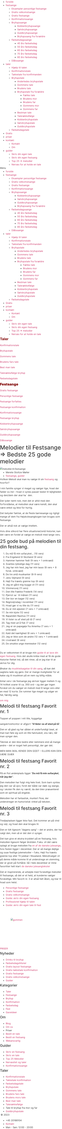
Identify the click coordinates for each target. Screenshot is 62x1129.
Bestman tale (24, 112)
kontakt (10, 140)
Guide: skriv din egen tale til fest (23, 905)
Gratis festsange (20, 15)
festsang (49, 479)
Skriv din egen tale (22, 154)
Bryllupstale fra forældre (30, 91)
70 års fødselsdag (27, 53)
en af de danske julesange (46, 845)
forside (9, 1)
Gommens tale (25, 84)
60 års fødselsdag (27, 50)
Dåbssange (18, 60)
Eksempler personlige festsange (29, 8)
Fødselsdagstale (20, 129)
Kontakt (16, 143)
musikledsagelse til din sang (27, 668)
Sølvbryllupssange (27, 29)
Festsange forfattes (10, 401)
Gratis (9, 133)
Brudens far (29, 102)
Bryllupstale (18, 77)
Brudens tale (24, 88)
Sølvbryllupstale (26, 122)
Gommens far (30, 109)
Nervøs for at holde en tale (26, 164)
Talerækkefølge (25, 116)
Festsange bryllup (9, 418)
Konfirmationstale (21, 71)
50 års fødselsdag (27, 46)
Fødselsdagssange (22, 39)
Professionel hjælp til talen (20, 901)
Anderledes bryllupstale (30, 81)
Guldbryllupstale (26, 126)
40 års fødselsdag (27, 43)
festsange (11, 5)
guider (9, 150)
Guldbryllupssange (27, 32)
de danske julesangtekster (35, 866)
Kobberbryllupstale (27, 119)
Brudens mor (30, 98)
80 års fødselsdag (27, 57)
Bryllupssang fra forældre (31, 36)
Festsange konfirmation (13, 407)
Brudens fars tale (9, 361)
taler (8, 64)
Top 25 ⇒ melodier (22, 161)
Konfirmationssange (22, 19)
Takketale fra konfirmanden (27, 74)
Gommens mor (31, 105)
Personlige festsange (11, 396)
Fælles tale (29, 95)
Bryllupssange (19, 22)
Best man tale (7, 367)
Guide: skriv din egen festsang (22, 898)
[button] (31, 168)
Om (13, 147)
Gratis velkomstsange (23, 12)
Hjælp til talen (19, 67)
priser (9, 136)
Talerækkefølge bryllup (12, 372)
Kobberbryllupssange (28, 26)
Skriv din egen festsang (24, 157)
